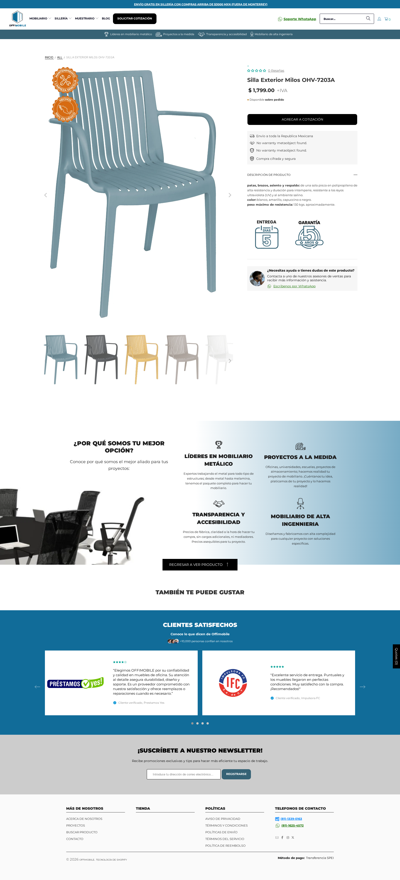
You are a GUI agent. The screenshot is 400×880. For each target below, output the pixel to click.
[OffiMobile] (17, 19)
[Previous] (46, 195)
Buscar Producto (81, 832)
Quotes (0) (396, 656)
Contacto (74, 839)
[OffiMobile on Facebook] (283, 837)
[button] (40, 18)
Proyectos (75, 825)
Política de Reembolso (225, 845)
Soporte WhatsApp (300, 19)
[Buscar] (368, 19)
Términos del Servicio (224, 839)
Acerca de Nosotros (84, 819)
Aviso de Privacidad (222, 819)
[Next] (229, 195)
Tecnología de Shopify (111, 859)
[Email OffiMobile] (277, 837)
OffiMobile (86, 859)
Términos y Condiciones (226, 825)
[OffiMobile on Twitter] (292, 837)
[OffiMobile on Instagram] (288, 837)
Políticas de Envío (221, 832)
